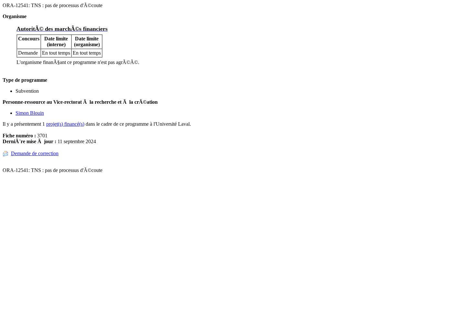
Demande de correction (34, 153)
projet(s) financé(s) (65, 124)
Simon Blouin (30, 113)
